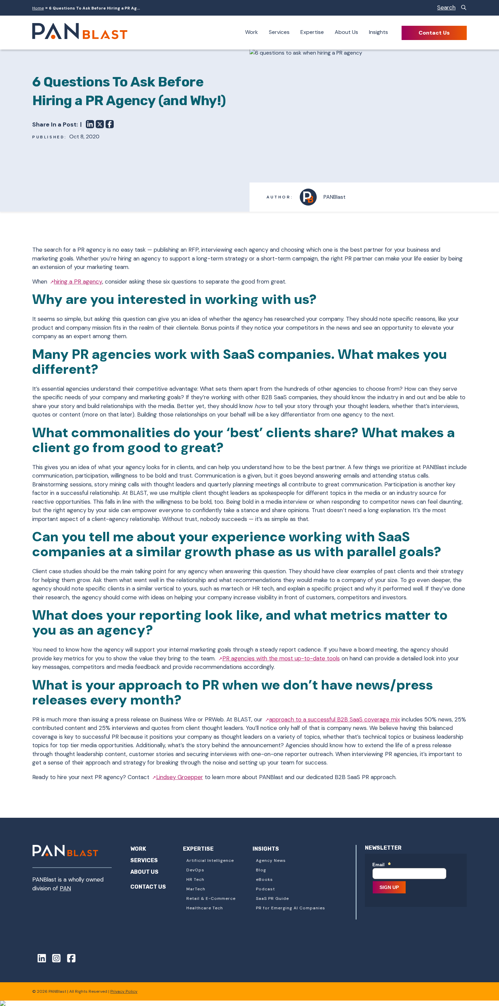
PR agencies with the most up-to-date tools (281, 658)
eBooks (264, 879)
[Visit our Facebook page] (69, 959)
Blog (261, 870)
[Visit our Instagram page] (54, 959)
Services (279, 32)
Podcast (265, 889)
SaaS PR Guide (272, 898)
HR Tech (195, 879)
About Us (346, 32)
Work (251, 32)
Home (38, 8)
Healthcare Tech (204, 908)
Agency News (271, 860)
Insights (378, 32)
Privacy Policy (123, 991)
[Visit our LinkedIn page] (39, 959)
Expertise (312, 32)
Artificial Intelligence (210, 860)
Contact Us (434, 32)
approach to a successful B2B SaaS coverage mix (334, 719)
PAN (65, 888)
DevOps (195, 870)
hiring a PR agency (78, 281)
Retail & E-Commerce (211, 898)
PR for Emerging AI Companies (290, 908)
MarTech (195, 889)
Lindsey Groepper (179, 777)
